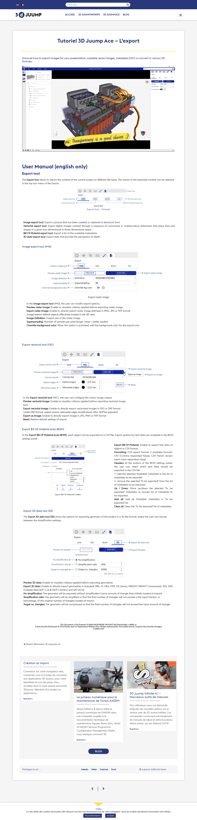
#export (29, 644)
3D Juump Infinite (89, 14)
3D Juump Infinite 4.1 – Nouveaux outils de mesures (149, 695)
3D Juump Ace (111, 14)
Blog (126, 14)
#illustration (39, 644)
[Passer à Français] (22, 5)
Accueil (70, 14)
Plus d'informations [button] (92, 816)
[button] (84, 769)
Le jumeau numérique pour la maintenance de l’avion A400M (98, 698)
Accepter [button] (110, 816)
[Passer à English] (17, 5)
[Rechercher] (127, 5)
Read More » (28, 699)
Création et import (36, 663)
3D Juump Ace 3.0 (52, 644)
